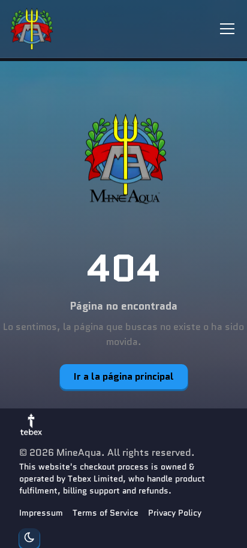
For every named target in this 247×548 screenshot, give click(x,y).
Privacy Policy (174, 513)
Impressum (41, 513)
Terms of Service (105, 513)
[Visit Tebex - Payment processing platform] (31, 424)
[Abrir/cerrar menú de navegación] (227, 29)
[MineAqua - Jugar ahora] (123, 160)
